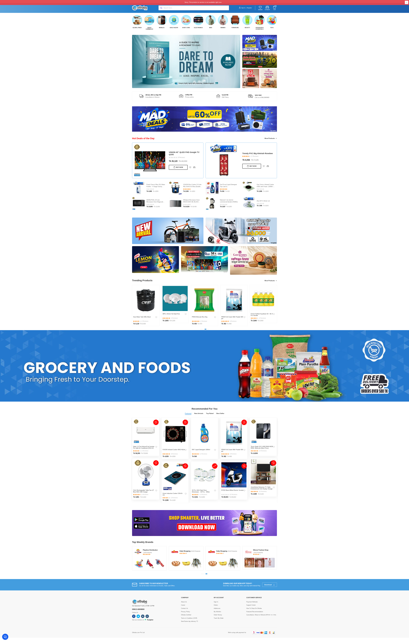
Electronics (198, 27)
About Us (184, 602)
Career (183, 605)
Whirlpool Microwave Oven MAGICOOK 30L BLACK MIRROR (154, 202)
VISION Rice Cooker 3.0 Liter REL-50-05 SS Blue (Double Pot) (155, 186)
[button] (201, 329)
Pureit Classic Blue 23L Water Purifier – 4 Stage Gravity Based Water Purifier (183, 153)
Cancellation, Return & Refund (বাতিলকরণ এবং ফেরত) (261, 615)
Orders (216, 605)
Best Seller (220, 413)
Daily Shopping (258, 551)
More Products (270, 138)
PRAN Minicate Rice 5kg (170, 317)
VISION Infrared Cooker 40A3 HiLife (174, 449)
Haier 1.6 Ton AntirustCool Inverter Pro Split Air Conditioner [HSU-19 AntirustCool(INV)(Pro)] (143, 448)
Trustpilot (149, 620)
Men (210, 27)
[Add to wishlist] (190, 168)
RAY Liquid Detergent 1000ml (201, 449)
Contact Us (184, 608)
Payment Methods (252, 602)
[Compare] (194, 168)
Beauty (247, 27)
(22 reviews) (233, 494)
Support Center (251, 605)
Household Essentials (260, 28)
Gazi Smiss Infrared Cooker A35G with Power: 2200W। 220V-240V (228, 186)
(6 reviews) (174, 454)
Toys (272, 27)
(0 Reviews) (181, 158)
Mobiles (161, 27)
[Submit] (161, 8)
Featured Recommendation (254, 611)
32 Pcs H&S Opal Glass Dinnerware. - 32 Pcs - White (201, 491)
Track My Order (218, 618)
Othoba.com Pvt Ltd (138, 632)
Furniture (235, 27)
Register (249, 8)
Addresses (217, 608)
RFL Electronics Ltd (150, 550)
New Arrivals (198, 413)
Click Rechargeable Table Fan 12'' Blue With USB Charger (143, 491)
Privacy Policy (185, 611)
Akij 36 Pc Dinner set (226, 201)
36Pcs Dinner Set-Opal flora (141, 314)
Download (268, 585)
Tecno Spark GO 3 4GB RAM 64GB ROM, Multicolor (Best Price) (262, 447)
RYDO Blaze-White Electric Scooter (232, 490)
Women (222, 27)
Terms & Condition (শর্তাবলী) (189, 618)
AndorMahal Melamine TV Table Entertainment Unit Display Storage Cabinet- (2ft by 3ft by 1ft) (261, 488)
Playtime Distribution (223, 550)
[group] (186, 61)
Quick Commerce (149, 28)
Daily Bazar (174, 27)
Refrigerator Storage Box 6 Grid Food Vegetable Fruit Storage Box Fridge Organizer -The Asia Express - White (262, 319)
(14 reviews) (263, 450)
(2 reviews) (144, 450)
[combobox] (193, 7)
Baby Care (186, 27)
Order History (218, 615)
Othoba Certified (186, 615)
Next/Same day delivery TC (189, 621)
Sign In (243, 8)
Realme (182, 551)
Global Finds (137, 27)
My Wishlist (217, 611)
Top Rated (210, 413)
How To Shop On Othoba (254, 608)
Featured (188, 413)
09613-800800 (138, 609)
